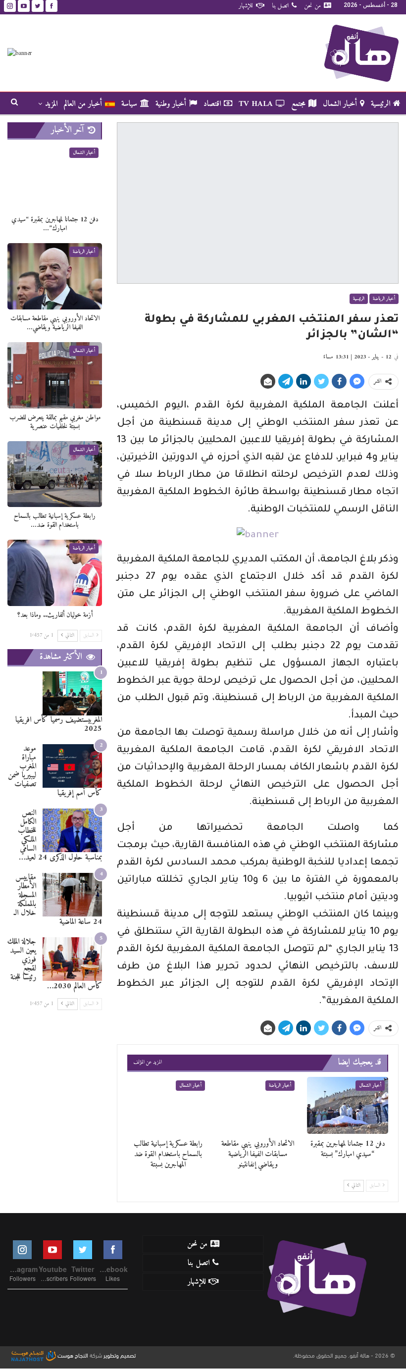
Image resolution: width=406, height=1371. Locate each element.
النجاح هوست (72, 1354)
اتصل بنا (280, 5)
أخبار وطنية (170, 104)
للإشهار (246, 5)
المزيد (51, 104)
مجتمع (298, 104)
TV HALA (256, 104)
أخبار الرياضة (384, 299)
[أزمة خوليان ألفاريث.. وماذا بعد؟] (54, 573)
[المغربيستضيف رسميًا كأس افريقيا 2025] (72, 693)
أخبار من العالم (83, 104)
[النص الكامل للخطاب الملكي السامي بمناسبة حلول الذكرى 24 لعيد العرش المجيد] (72, 831)
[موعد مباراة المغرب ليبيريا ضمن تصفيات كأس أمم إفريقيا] (72, 766)
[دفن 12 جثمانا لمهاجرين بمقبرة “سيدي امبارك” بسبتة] (347, 1105)
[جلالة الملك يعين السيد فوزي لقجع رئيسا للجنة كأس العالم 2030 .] (72, 959)
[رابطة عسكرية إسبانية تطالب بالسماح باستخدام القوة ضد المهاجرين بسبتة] (167, 1105)
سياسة (129, 104)
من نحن (312, 5)
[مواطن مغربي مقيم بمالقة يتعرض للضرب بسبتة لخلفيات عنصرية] (54, 375)
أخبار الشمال (340, 104)
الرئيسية (380, 104)
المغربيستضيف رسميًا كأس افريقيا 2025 (58, 724)
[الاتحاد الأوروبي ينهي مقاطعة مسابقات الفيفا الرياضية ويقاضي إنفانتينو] (258, 1105)
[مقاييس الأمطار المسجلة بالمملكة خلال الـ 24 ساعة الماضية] (72, 895)
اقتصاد (212, 104)
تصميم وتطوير (119, 1354)
